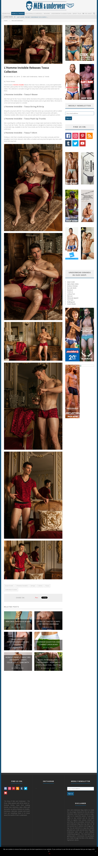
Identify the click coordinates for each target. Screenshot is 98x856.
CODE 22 (70, 292)
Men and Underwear (30, 76)
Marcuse (70, 296)
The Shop (88, 13)
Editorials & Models (33, 13)
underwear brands (11, 589)
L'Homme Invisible (22, 586)
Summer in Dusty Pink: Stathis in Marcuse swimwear (34, 17)
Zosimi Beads (71, 304)
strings (33, 586)
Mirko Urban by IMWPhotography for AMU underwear (18, 642)
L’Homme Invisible (18, 85)
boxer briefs (9, 586)
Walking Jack (71, 302)
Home (5, 20)
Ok (49, 853)
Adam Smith (71, 282)
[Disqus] (33, 699)
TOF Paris (70, 300)
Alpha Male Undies (73, 284)
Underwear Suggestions (61, 13)
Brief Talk (77, 13)
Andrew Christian (72, 286)
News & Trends (18, 13)
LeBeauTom (71, 294)
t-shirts (40, 586)
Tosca (47, 586)
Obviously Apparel (72, 298)
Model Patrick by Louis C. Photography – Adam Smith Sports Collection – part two (48, 662)
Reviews (47, 13)
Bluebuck (70, 290)
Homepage (6, 13)
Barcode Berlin (71, 288)
